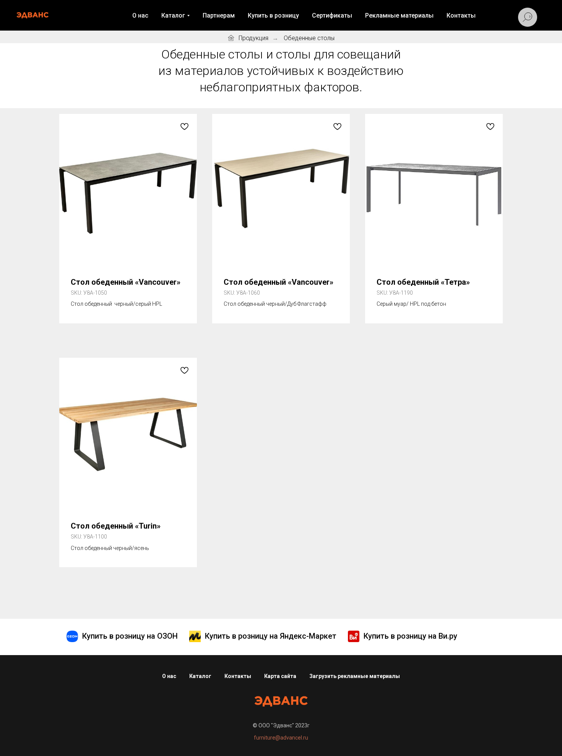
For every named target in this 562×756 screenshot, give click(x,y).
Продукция (253, 38)
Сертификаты (332, 15)
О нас (140, 15)
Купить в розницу (273, 15)
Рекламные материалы (399, 15)
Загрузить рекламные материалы (354, 676)
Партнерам (219, 15)
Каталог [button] (173, 15)
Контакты (461, 15)
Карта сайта (280, 676)
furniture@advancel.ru (281, 738)
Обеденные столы (309, 38)
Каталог (200, 676)
